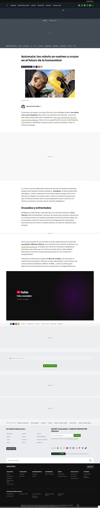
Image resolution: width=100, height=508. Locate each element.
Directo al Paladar (49, 474)
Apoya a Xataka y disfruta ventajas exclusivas (77, 453)
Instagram (87, 5)
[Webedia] (90, 1)
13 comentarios (27, 66)
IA (31, 46)
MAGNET (48, 5)
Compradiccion (74, 478)
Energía (24, 436)
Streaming (9, 433)
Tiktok (82, 5)
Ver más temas (11, 448)
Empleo (24, 442)
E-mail (41, 67)
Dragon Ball (47, 46)
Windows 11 (40, 442)
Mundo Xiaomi (10, 484)
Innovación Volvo (52, 20)
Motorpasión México (61, 494)
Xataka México (10, 494)
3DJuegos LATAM (24, 494)
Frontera (40, 46)
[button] (34, 106)
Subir (89, 466)
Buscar (90, 460)
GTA (74, 46)
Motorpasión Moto (62, 476)
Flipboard (39, 67)
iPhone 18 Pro (73, 423)
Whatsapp (55, 46)
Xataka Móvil (10, 476)
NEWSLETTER (57, 5)
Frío (35, 46)
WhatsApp (79, 5)
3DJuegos (22, 474)
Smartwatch (63, 46)
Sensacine (35, 474)
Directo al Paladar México (49, 494)
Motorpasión (61, 474)
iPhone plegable (35, 423)
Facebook (34, 67)
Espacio (39, 433)
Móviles (9, 436)
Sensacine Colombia (35, 496)
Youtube (90, 5)
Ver (50, 366)
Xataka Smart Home (10, 481)
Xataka (8, 474)
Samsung (24, 439)
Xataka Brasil (10, 496)
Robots (60, 324)
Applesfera (9, 478)
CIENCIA (33, 5)
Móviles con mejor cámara (61, 423)
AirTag (69, 46)
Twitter (93, 5)
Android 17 (43, 423)
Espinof (34, 476)
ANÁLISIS (13, 5)
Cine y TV (37, 324)
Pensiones (26, 46)
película (54, 324)
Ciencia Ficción (45, 324)
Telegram (85, 5)
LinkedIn (82, 447)
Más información (62, 506)
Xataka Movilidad (41, 436)
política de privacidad (72, 438)
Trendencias (74, 474)
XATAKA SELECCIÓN (23, 5)
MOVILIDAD (41, 5)
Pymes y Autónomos (86, 476)
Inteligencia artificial (42, 439)
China (20, 46)
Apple (8, 439)
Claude (50, 423)
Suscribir (77, 435)
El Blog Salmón (87, 474)
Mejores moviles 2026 (23, 423)
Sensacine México (36, 494)
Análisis (24, 433)
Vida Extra (22, 476)
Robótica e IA (30, 324)
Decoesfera (73, 476)
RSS (76, 447)
